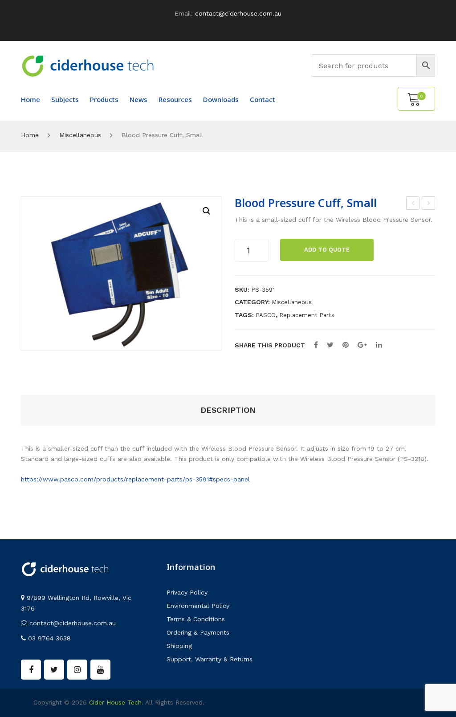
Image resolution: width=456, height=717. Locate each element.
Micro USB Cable (413, 204)
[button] (207, 211)
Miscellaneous (80, 135)
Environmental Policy (198, 605)
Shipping (179, 645)
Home (30, 135)
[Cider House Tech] (88, 65)
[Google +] (362, 345)
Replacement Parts (306, 315)
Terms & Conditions (196, 619)
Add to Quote (327, 249)
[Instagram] (77, 670)
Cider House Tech (115, 702)
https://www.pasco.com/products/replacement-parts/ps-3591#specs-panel (135, 479)
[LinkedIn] (379, 345)
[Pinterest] (345, 345)
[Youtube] (100, 670)
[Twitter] (330, 345)
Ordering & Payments (198, 632)
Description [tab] (228, 410)
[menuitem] (30, 99)
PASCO (266, 315)
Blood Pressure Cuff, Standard (429, 204)
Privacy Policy (187, 592)
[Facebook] (316, 345)
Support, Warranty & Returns (209, 659)
